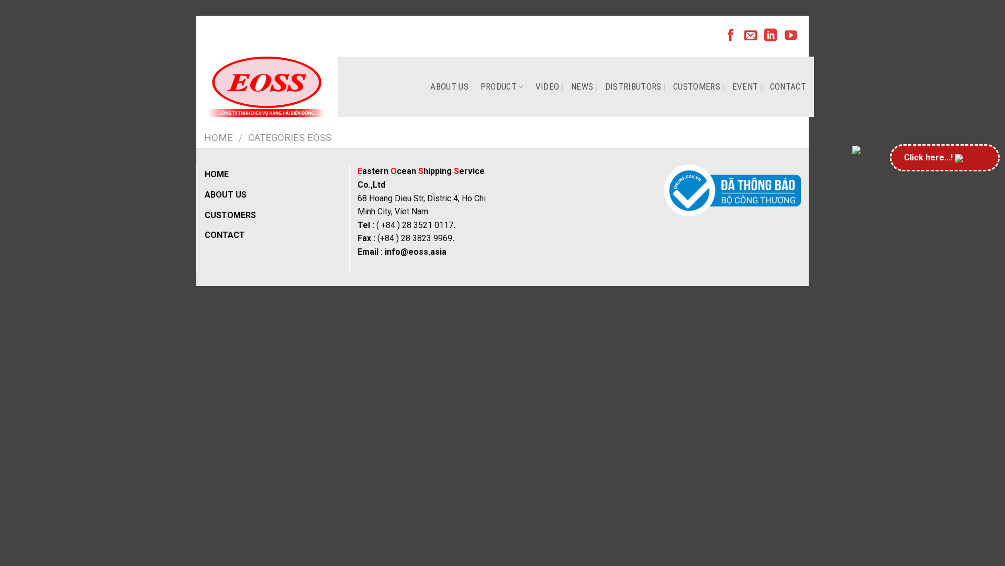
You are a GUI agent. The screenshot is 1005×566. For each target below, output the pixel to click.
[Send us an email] (750, 36)
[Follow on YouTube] (791, 36)
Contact (788, 86)
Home (218, 137)
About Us (449, 86)
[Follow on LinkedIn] (770, 36)
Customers (696, 86)
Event (745, 86)
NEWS (582, 86)
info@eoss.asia (415, 252)
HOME (217, 174)
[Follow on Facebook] (730, 36)
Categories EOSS (289, 137)
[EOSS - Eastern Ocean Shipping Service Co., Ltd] (267, 87)
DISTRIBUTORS (633, 86)
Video (547, 86)
